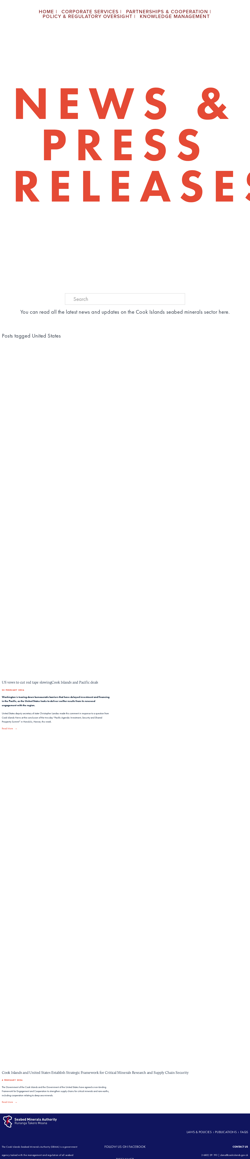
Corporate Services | (91, 11)
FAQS (244, 1132)
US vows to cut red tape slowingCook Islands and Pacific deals (50, 682)
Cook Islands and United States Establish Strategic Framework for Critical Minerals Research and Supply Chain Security (95, 1072)
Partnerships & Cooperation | (168, 11)
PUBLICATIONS (226, 1132)
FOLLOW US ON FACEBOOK (125, 1147)
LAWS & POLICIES (199, 1132)
